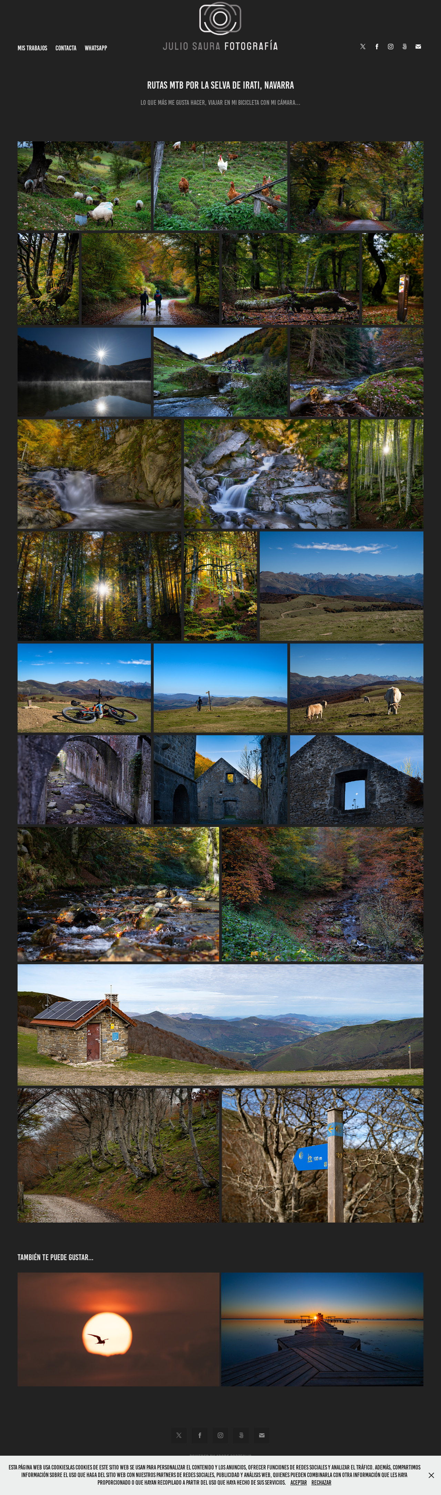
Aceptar (298, 1482)
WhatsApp (96, 48)
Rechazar (321, 1482)
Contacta (65, 48)
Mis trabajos (32, 48)
